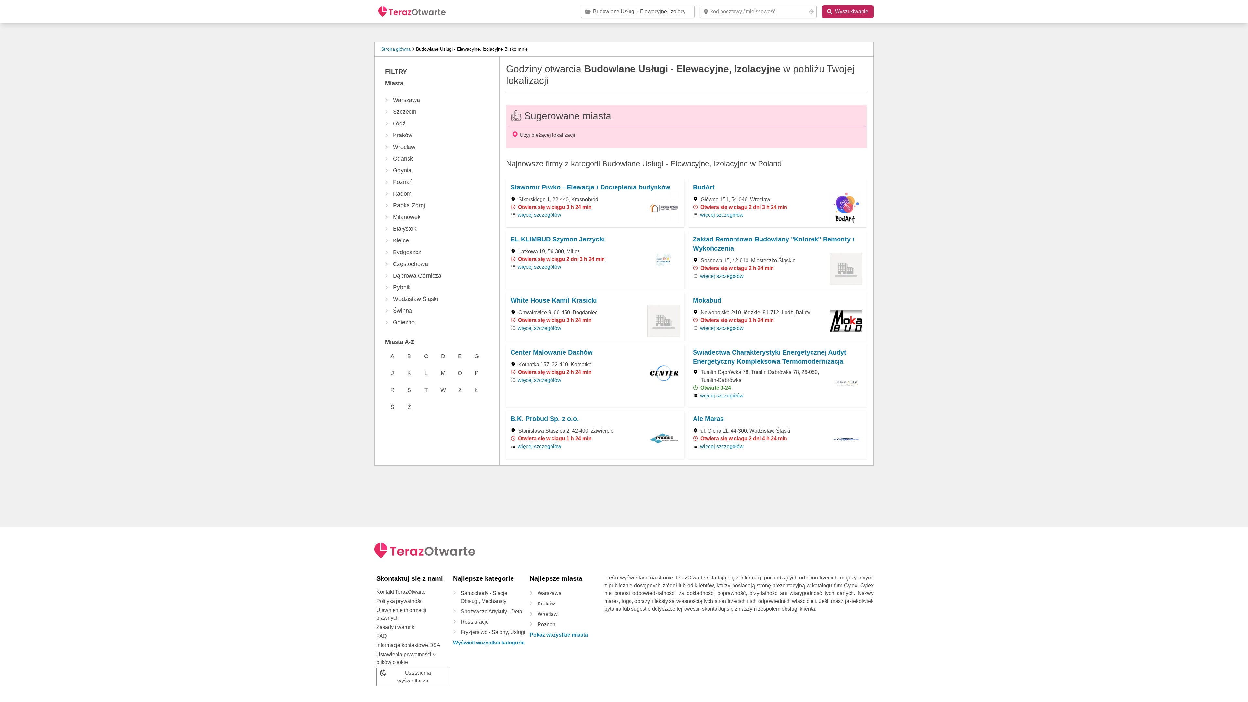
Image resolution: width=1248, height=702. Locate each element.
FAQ (381, 636)
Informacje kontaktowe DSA (408, 645)
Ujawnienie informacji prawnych (401, 614)
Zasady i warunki (396, 627)
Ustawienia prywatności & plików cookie (406, 658)
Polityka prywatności (400, 601)
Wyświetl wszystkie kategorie (489, 642)
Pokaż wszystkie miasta (559, 635)
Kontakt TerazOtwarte (401, 592)
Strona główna (396, 49)
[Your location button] (811, 12)
